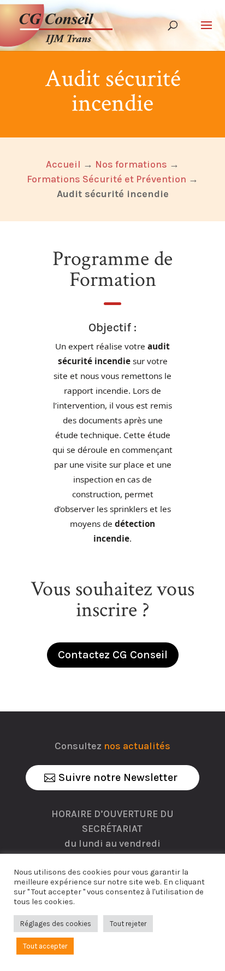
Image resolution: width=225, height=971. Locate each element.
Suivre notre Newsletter (117, 777)
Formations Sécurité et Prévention (106, 179)
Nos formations (131, 164)
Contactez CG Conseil (113, 654)
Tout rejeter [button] (128, 924)
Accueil (63, 164)
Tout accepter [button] (45, 946)
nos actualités (137, 746)
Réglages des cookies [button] (55, 924)
